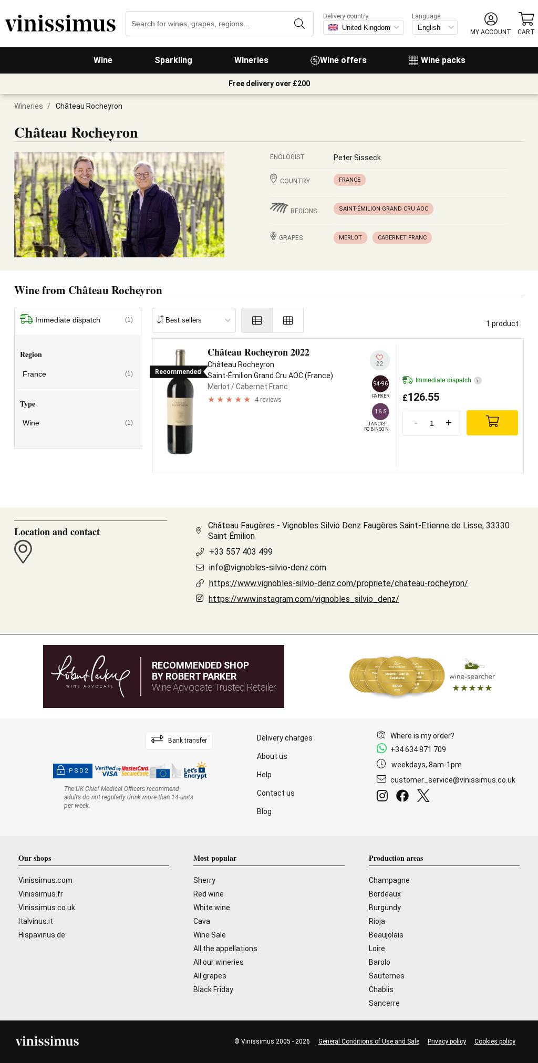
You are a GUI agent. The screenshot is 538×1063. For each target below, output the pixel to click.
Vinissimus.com (45, 880)
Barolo (379, 962)
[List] (257, 320)
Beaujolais (386, 935)
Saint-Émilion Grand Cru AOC (383, 208)
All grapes (209, 976)
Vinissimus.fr (40, 894)
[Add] (492, 422)
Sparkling (173, 60)
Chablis (381, 989)
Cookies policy (494, 1041)
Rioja (377, 921)
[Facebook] (404, 797)
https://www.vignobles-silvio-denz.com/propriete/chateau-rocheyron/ (338, 583)
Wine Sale (209, 935)
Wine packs (443, 60)
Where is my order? (422, 736)
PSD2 (79, 770)
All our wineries (218, 962)
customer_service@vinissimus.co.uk (452, 780)
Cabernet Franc (402, 237)
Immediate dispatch (84, 320)
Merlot (350, 237)
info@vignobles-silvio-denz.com (267, 567)
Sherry (204, 880)
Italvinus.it (35, 921)
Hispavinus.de (41, 935)
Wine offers (343, 60)
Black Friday (213, 989)
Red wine (208, 894)
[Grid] (288, 320)
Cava (201, 921)
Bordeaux (385, 894)
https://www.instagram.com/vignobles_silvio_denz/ (304, 599)
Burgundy (385, 907)
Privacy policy (447, 1041)
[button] (490, 24)
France (349, 179)
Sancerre (384, 1003)
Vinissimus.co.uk (46, 907)
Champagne (389, 880)
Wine (103, 60)
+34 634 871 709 (418, 749)
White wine (211, 907)
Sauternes (387, 976)
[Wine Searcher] (422, 676)
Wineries (251, 60)
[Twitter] (425, 797)
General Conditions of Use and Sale (368, 1041)
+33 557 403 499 (241, 552)
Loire (377, 948)
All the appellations (225, 948)
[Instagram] (384, 797)
